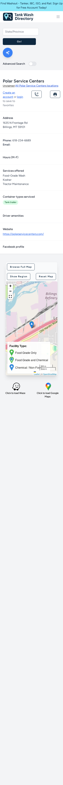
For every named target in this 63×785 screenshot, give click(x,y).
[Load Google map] (48, 386)
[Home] (18, 17)
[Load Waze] (16, 386)
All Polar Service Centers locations (36, 85)
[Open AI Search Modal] (8, 53)
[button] (31, 325)
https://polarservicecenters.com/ (23, 234)
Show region (18, 276)
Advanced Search (14, 63)
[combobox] (21, 31)
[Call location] (36, 94)
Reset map (46, 276)
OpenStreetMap (50, 374)
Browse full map (21, 266)
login (20, 96)
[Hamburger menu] (58, 16)
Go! (19, 41)
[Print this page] (55, 94)
